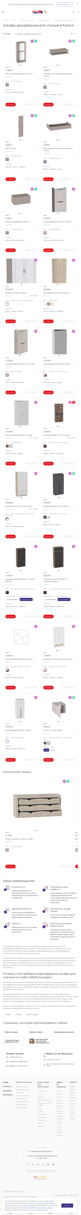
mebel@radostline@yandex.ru (19, 1061)
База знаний (42, 1117)
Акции (5, 1082)
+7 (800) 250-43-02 (15, 1057)
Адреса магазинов (44, 1100)
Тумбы (72, 1107)
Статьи (40, 1108)
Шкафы (72, 1101)
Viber (43, 1165)
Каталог (73, 1082)
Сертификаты (42, 1114)
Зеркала (59, 1132)
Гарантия (41, 1123)
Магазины (7, 1091)
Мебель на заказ (21, 1098)
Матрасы (73, 1098)
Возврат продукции (22, 1101)
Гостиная (60, 1094)
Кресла (72, 1116)
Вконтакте (28, 1165)
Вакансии (41, 1097)
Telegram (33, 1165)
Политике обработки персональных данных (38, 1208)
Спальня (59, 1097)
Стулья (72, 1113)
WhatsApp (48, 1165)
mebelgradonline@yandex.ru (42, 1151)
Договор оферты (22, 1107)
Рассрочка (19, 1092)
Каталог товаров (21, 1086)
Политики (41, 1126)
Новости (40, 1094)
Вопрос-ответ (42, 1120)
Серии (59, 1091)
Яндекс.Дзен (53, 1165)
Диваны (72, 1086)
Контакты (7, 1086)
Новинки (59, 1135)
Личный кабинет (21, 1104)
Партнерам (7, 1095)
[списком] (74, 33)
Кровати (72, 1089)
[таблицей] (77, 33)
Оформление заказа (23, 1089)
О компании (42, 1091)
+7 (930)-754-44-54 (53, 1059)
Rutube (38, 1165)
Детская (59, 1100)
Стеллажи (73, 1104)
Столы (72, 1110)
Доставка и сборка (22, 1095)
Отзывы (40, 1111)
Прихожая (60, 1103)
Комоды (72, 1119)
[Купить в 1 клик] (30, 104)
